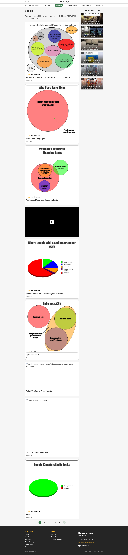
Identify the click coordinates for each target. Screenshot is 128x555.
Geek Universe (29, 544)
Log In (101, 1)
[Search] (28, 2)
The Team (53, 534)
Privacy (90, 551)
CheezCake (28, 547)
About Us (53, 537)
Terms (86, 551)
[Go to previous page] (40, 522)
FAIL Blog (27, 537)
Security (94, 551)
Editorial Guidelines (56, 539)
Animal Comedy (29, 542)
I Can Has (27, 534)
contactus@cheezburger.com (86, 542)
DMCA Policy (100, 551)
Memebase (28, 539)
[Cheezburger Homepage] (64, 2)
